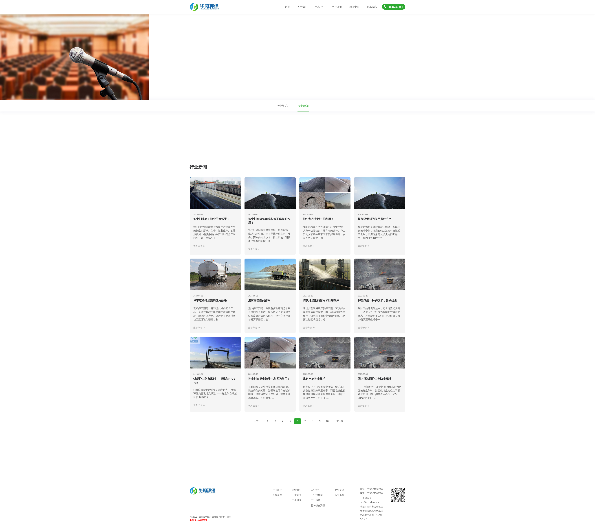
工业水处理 (317, 495)
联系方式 (372, 6)
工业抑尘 (315, 489)
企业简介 (277, 489)
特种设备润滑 (318, 505)
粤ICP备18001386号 (198, 520)
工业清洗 (296, 495)
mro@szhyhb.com (369, 502)
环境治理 (296, 489)
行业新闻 (303, 105)
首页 (287, 6)
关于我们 (302, 6)
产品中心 (320, 6)
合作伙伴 (277, 495)
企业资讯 (282, 105)
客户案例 (337, 6)
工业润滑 (296, 500)
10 (327, 421)
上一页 (255, 421)
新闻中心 (354, 6)
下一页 (340, 421)
